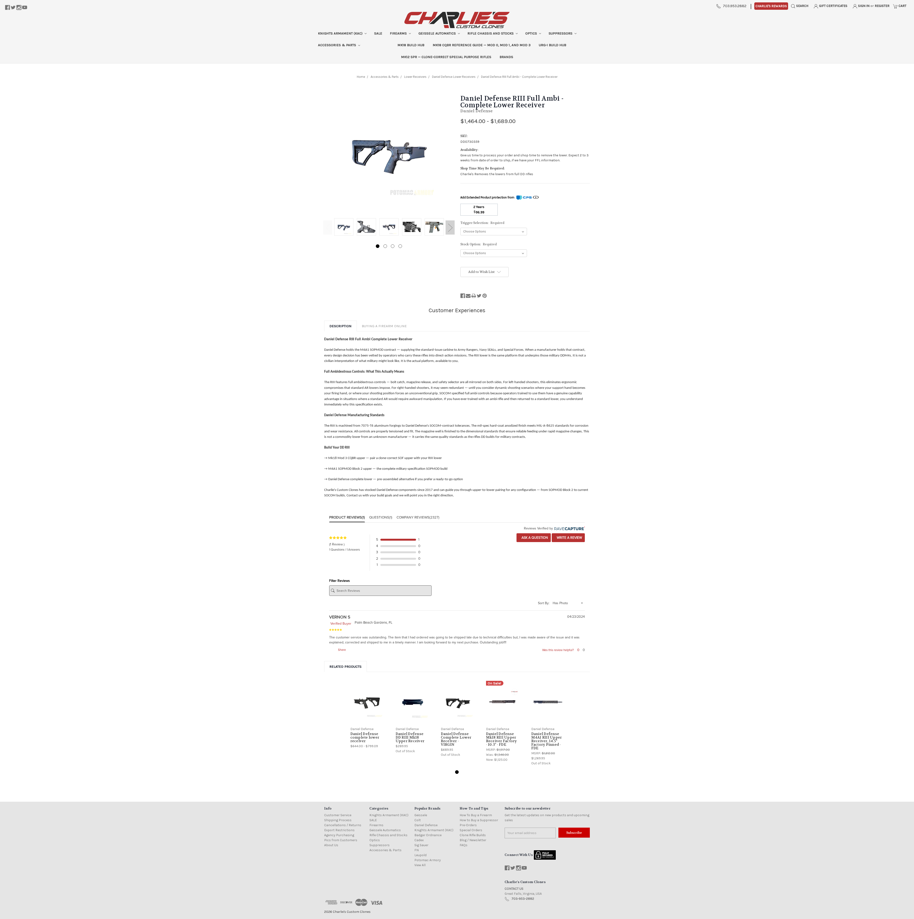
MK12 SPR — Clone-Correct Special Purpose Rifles (446, 57)
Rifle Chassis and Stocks (491, 33)
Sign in (863, 6)
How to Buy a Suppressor (479, 820)
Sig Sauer (421, 845)
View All (420, 865)
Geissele (420, 815)
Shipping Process (338, 820)
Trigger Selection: (482, 223)
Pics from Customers (340, 840)
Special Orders (471, 830)
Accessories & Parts (337, 45)
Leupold (420, 855)
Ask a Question (534, 538)
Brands (506, 57)
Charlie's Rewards (771, 6)
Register (882, 6)
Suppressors (561, 33)
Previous (328, 227)
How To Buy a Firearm (476, 815)
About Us (331, 845)
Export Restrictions (339, 830)
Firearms (399, 33)
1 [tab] (377, 246)
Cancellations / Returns (342, 825)
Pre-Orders (468, 825)
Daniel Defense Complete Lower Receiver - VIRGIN (456, 739)
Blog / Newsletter (473, 840)
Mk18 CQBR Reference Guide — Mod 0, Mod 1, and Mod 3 (482, 45)
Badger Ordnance (428, 835)
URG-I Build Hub (552, 45)
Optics (531, 33)
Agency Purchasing (339, 835)
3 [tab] (392, 246)
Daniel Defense (425, 825)
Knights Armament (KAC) (340, 33)
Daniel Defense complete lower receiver (364, 737)
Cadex (419, 840)
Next (450, 227)
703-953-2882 (523, 899)
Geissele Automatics (437, 33)
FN (416, 850)
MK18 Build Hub (410, 45)
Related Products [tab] (345, 666)
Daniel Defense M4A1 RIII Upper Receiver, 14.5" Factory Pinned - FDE (546, 741)
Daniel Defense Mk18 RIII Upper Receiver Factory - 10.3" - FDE (501, 739)
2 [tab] (385, 246)
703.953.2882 (734, 6)
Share (341, 650)
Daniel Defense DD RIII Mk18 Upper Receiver (410, 737)
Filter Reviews (339, 581)
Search (801, 6)
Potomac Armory (427, 860)
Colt (417, 820)
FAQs (463, 845)
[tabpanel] (344, 227)
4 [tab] (400, 246)
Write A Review (569, 538)
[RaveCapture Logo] (569, 528)
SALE (378, 33)
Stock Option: (478, 244)
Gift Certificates (832, 6)
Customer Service (337, 815)
